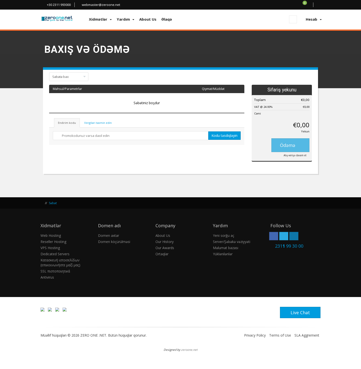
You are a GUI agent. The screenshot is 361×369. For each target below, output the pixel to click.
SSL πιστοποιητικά (55, 271)
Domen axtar (108, 235)
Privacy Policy (255, 335)
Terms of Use (280, 335)
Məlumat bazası (225, 247)
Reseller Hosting (53, 241)
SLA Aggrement (306, 335)
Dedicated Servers (55, 254)
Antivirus (47, 277)
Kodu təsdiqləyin (224, 135)
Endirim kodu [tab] (67, 123)
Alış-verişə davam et (295, 155)
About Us (162, 235)
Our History (164, 241)
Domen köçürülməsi (114, 241)
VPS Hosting (50, 247)
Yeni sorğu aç (223, 235)
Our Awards (164, 247)
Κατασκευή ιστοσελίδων (60, 260)
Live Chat (300, 312)
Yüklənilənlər (223, 254)
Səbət (53, 203)
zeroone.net (189, 350)
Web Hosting (51, 235)
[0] (307, 4)
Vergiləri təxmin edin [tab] (98, 123)
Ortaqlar (161, 254)
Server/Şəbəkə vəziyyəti (231, 241)
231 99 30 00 (289, 246)
